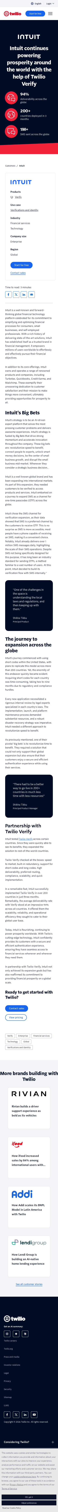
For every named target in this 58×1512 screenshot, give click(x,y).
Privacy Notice (16, 1484)
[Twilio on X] (16, 1414)
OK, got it (29, 1497)
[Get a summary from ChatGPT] (7, 1334)
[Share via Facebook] (8, 294)
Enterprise (23, 1036)
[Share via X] (16, 294)
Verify (10, 1036)
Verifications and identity (19, 1047)
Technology (12, 1041)
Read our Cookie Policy (11, 1508)
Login (48, 3)
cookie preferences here (25, 1476)
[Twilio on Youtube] (34, 1414)
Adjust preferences (29, 1503)
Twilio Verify (26, 839)
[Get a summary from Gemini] (16, 1334)
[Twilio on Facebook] (7, 1414)
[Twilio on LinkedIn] (25, 1414)
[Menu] (50, 13)
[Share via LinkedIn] (24, 294)
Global (26, 1041)
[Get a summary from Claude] (25, 1334)
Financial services (41, 1036)
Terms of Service (9, 1488)
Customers (10, 166)
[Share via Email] (31, 294)
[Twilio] (12, 14)
